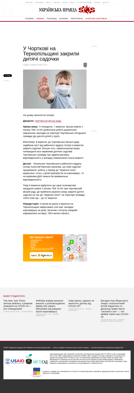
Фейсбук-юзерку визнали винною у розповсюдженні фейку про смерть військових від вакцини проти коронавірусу (50, 306)
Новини (40, 19)
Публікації (52, 19)
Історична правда (84, 2)
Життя (48, 2)
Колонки (63, 19)
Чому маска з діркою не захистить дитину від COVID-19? (81, 303)
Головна (29, 19)
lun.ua (58, 266)
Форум (64, 2)
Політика (29, 2)
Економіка (39, 2)
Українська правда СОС (67, 9)
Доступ (106, 2)
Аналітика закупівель (96, 19)
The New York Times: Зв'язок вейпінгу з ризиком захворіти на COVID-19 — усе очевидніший (17, 304)
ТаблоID (97, 2)
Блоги (72, 2)
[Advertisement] (67, 33)
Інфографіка (77, 19)
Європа (57, 2)
